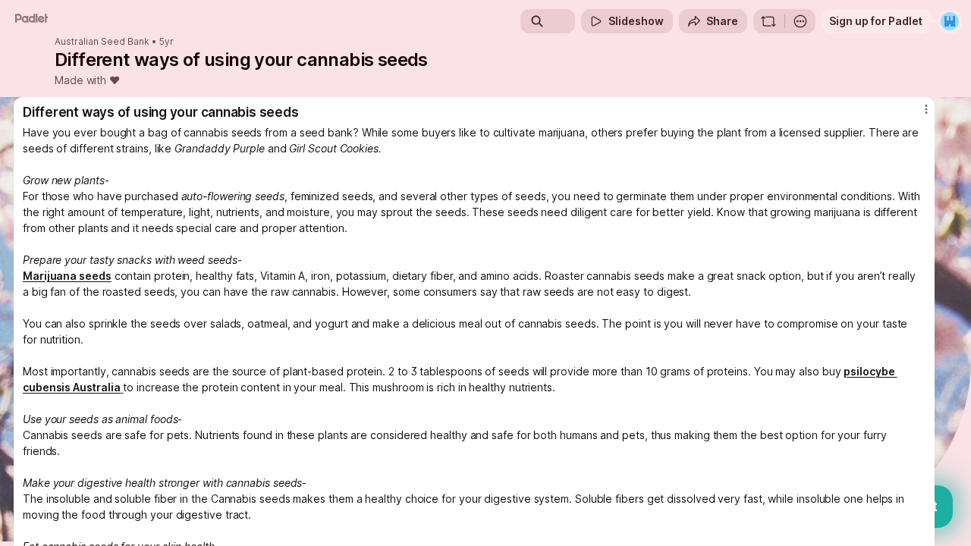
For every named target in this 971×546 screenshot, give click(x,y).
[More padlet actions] (800, 21)
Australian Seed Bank (102, 41)
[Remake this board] (768, 21)
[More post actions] (926, 109)
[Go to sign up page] (950, 21)
